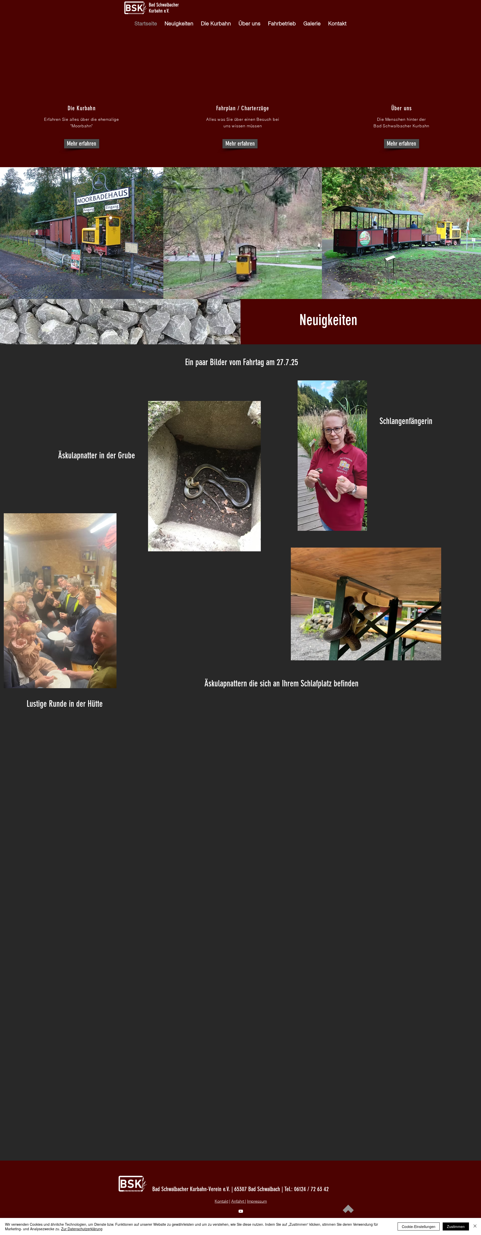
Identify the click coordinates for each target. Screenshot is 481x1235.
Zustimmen (456, 1226)
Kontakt (221, 1201)
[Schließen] (475, 1226)
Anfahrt (238, 1201)
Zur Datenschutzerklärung (81, 1228)
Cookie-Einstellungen (418, 1226)
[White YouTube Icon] (241, 1211)
